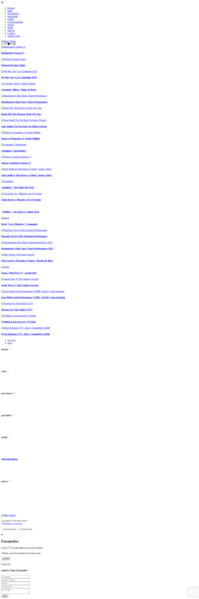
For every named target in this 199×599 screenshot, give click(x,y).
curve (9, 361)
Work (9, 493)
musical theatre (13, 373)
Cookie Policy (26, 529)
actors (9, 358)
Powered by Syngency (12, 523)
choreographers (9, 459)
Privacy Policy (13, 509)
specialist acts (13, 427)
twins (9, 450)
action (10, 424)
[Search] (2, 44)
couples (10, 446)
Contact (10, 501)
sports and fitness (14, 377)
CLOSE (5, 559)
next (9, 343)
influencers (12, 369)
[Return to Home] (8, 41)
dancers (10, 365)
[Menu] (2, 2)
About (10, 490)
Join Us (10, 497)
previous (11, 340)
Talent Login (12, 513)
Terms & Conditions (15, 505)
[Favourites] (7, 44)
